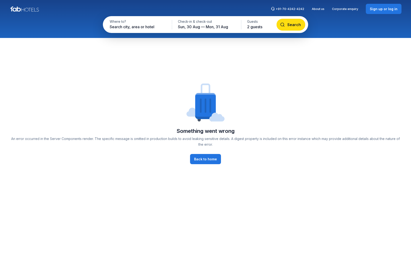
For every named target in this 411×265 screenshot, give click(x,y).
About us (318, 9)
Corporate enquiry (345, 9)
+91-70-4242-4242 (290, 9)
